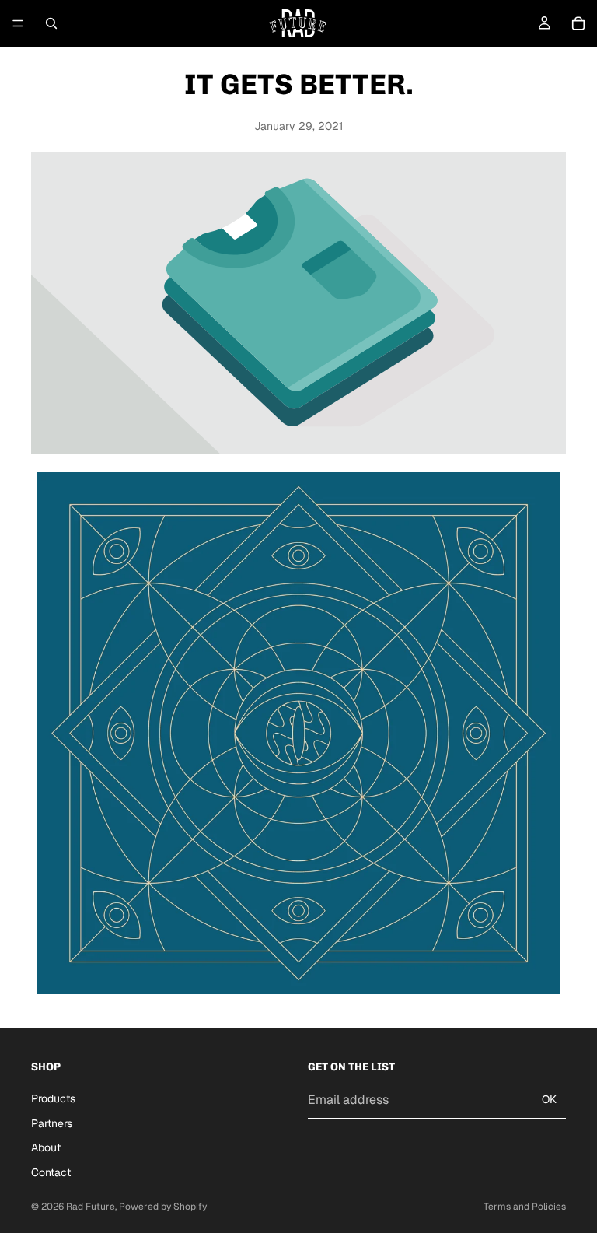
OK (549, 1099)
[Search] (51, 23)
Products (53, 1098)
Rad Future (90, 1206)
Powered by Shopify (163, 1206)
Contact (51, 1172)
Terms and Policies (525, 1206)
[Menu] (18, 23)
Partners (51, 1123)
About (46, 1147)
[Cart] (578, 23)
